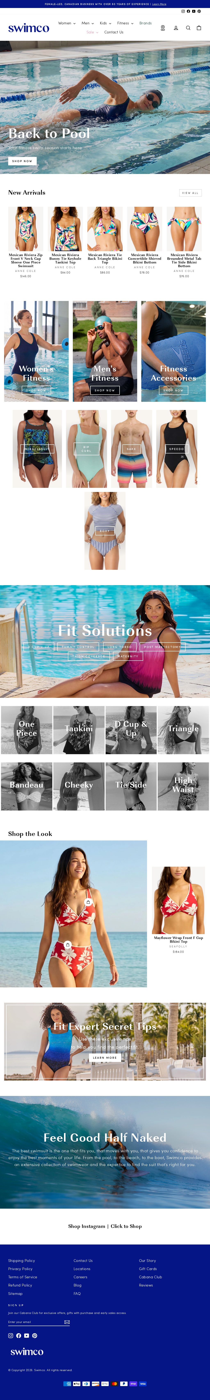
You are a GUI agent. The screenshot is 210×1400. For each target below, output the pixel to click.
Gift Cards (148, 1268)
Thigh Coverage (89, 656)
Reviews (146, 1285)
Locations (82, 1268)
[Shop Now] (36, 351)
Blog (78, 1285)
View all (190, 192)
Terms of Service (22, 1276)
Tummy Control (78, 647)
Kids (104, 22)
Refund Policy (20, 1285)
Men (86, 22)
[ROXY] (105, 531)
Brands (145, 22)
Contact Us (114, 31)
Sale (91, 31)
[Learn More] (105, 1042)
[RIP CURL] (86, 449)
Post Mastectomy (162, 647)
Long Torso (120, 647)
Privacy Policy (20, 1268)
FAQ (77, 1293)
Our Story (147, 1260)
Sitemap (15, 1293)
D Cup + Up (39, 647)
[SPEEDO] (176, 449)
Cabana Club (150, 1276)
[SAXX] (131, 449)
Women (65, 22)
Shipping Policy (21, 1260)
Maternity (128, 656)
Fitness (123, 22)
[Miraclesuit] (37, 449)
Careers (81, 1276)
